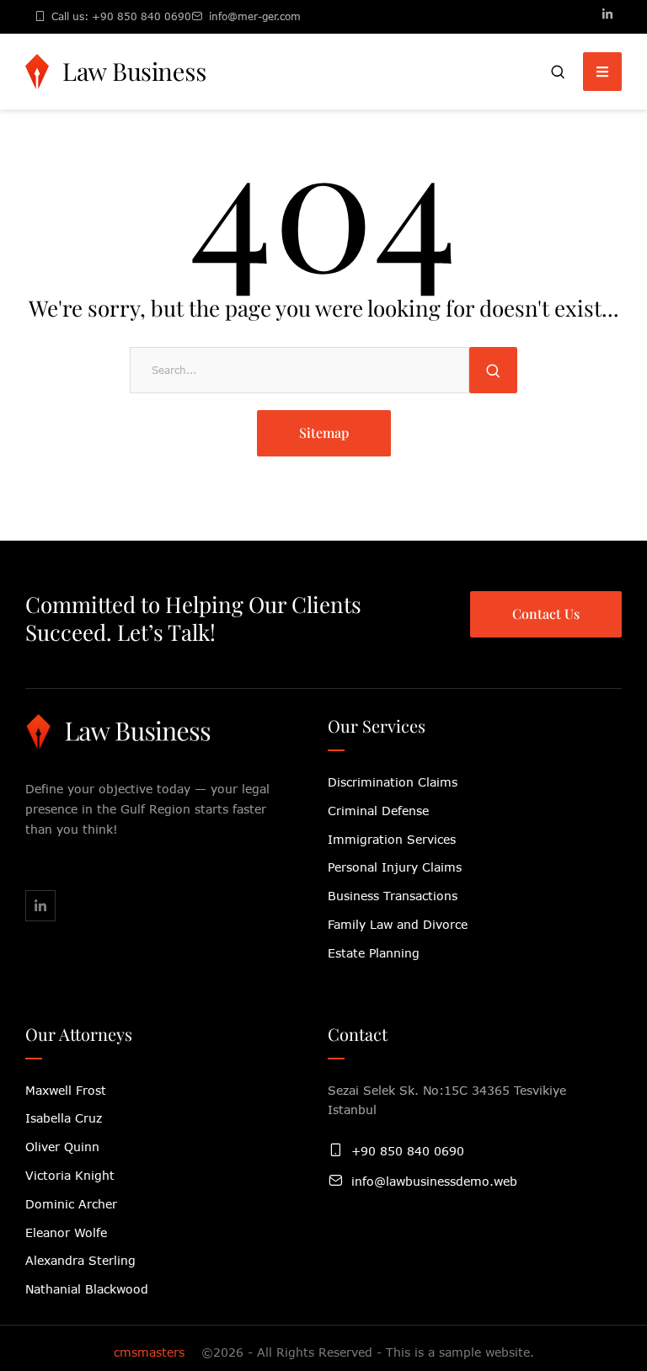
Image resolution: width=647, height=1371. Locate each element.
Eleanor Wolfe (66, 1232)
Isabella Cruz (63, 1118)
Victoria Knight (70, 1175)
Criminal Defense (378, 810)
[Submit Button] (493, 370)
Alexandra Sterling (80, 1260)
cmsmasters (149, 1352)
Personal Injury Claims (395, 867)
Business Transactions (392, 895)
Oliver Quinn (62, 1146)
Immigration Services (392, 839)
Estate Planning (374, 953)
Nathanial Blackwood (86, 1289)
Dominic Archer (71, 1204)
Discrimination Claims (392, 782)
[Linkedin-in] (607, 14)
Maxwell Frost (65, 1090)
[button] (558, 71)
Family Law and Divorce (398, 924)
